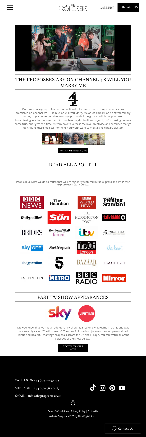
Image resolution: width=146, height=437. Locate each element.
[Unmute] (25, 66)
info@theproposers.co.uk (44, 396)
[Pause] (19, 66)
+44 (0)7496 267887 (46, 388)
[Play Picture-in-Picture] (120, 66)
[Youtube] (122, 388)
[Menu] (10, 7)
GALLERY (107, 8)
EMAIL (20, 396)
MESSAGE (22, 388)
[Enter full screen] (126, 66)
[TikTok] (93, 388)
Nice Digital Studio (87, 416)
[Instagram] (102, 388)
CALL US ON (24, 380)
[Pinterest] (112, 388)
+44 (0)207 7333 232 (46, 380)
